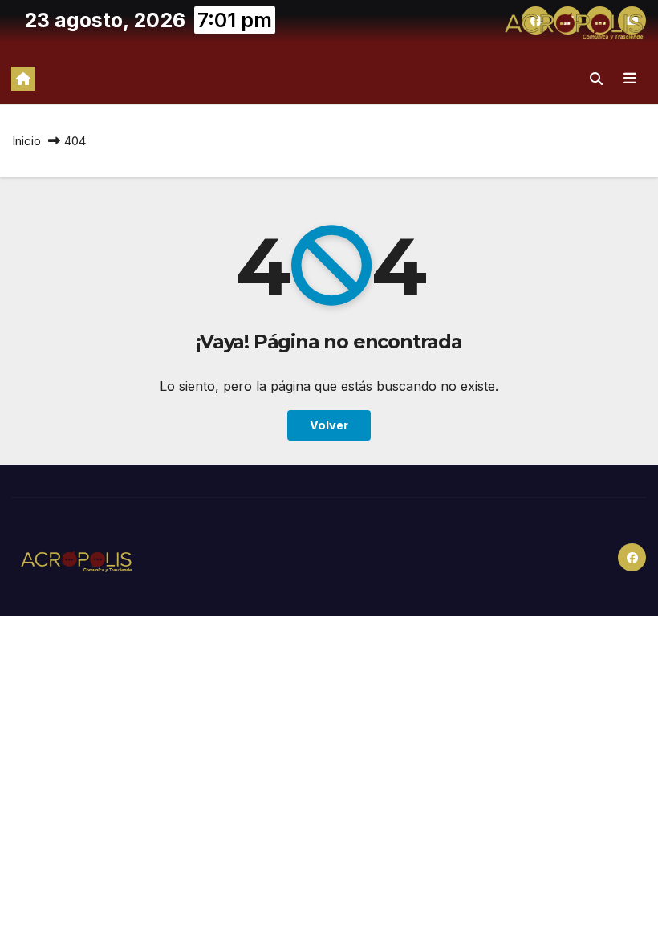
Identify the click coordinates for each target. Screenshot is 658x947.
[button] (596, 79)
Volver (329, 425)
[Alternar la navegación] (630, 78)
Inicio (26, 140)
